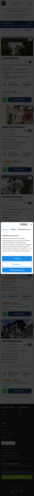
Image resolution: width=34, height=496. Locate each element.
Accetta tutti (17, 258)
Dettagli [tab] (13, 229)
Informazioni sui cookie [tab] (25, 229)
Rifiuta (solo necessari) (17, 270)
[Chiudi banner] (31, 224)
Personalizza (16, 264)
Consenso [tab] (5, 229)
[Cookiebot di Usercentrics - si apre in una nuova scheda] (21, 224)
